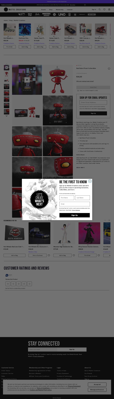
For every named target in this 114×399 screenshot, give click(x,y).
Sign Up (74, 215)
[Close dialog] (89, 181)
